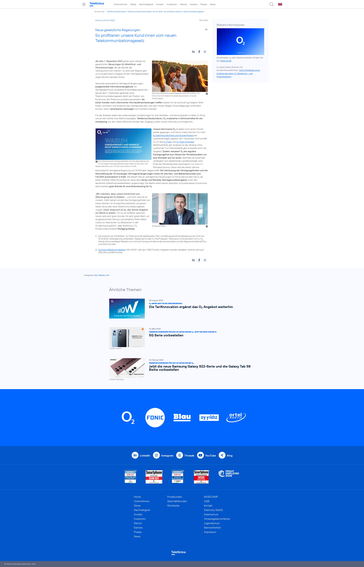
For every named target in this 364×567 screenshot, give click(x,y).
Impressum (210, 532)
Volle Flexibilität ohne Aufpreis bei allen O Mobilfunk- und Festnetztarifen (238, 73)
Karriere (193, 4)
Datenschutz (211, 514)
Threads (189, 455)
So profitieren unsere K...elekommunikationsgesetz (184, 11)
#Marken (102, 275)
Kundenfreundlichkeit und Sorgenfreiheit (173, 135)
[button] (193, 52)
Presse (203, 4)
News (212, 4)
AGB (206, 501)
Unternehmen (121, 4)
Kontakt (208, 505)
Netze (133, 4)
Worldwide (173, 505)
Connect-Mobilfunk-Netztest (111, 249)
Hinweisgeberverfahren (217, 518)
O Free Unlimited (185, 141)
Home (137, 496)
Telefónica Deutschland (116, 11)
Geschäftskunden (177, 501)
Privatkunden (174, 496)
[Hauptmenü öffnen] (84, 4)
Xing (229, 455)
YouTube (210, 455)
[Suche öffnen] (271, 4)
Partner (183, 4)
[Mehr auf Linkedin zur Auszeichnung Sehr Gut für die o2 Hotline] (178, 477)
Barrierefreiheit (212, 527)
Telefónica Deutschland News (139, 11)
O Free (167, 141)
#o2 (107, 275)
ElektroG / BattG (213, 510)
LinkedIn (145, 455)
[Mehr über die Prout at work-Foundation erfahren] (228, 477)
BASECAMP (211, 496)
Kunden (160, 4)
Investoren (172, 4)
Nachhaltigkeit (146, 4)
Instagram (167, 455)
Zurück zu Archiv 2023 (105, 20)
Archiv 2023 (158, 11)
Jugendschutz (212, 523)
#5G (96, 275)
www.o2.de (225, 60)
